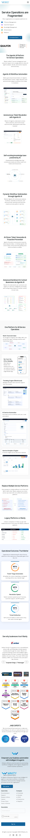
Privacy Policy (4, 801)
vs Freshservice (20, 799)
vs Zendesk (19, 795)
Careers (3, 799)
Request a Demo (5, 797)
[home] (5, 2)
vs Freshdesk (19, 793)
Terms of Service (5, 803)
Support (3, 795)
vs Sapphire (19, 801)
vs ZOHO (18, 797)
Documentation (5, 793)
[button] (28, 2)
